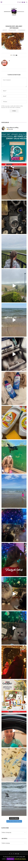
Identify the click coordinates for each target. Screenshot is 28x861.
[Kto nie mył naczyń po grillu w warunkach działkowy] (14, 422)
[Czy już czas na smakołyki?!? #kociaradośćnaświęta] (14, 525)
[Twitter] (19, 2)
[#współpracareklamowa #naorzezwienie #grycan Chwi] (14, 183)
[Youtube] (22, 2)
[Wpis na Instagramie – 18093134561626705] (14, 285)
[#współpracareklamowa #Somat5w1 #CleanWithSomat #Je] (14, 354)
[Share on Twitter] (14, 55)
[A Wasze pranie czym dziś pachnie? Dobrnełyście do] (14, 388)
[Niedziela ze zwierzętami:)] (14, 457)
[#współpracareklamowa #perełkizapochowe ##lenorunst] (14, 730)
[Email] (24, 2)
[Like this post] (11, 55)
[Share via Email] (16, 55)
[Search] (26, 2)
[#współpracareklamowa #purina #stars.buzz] (14, 149)
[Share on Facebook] (13, 55)
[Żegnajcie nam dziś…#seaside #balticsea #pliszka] (14, 799)
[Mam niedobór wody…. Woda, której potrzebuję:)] (14, 491)
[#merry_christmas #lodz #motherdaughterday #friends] (14, 662)
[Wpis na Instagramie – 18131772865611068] (14, 251)
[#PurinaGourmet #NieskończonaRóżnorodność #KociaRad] (14, 696)
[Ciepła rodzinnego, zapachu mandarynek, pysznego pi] (14, 559)
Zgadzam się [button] (10, 859)
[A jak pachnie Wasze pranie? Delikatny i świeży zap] (14, 765)
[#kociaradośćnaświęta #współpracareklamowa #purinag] (14, 593)
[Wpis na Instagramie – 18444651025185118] (14, 217)
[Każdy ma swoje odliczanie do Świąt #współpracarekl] (14, 628)
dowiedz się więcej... (20, 859)
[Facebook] (9, 853)
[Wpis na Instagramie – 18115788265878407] (14, 320)
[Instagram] (13, 853)
